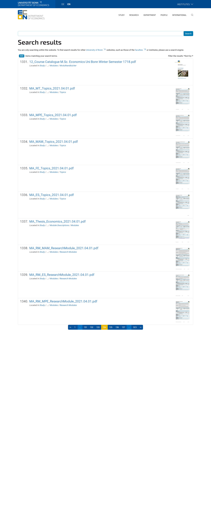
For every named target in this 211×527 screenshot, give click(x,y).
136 (117, 327)
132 (91, 327)
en (68, 4)
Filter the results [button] (175, 56)
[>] (140, 327)
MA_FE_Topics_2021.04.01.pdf (51, 168)
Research (134, 15)
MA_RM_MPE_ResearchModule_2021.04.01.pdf (63, 301)
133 (98, 327)
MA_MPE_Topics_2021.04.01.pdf (53, 115)
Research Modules (68, 252)
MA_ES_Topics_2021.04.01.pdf (51, 195)
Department (149, 15)
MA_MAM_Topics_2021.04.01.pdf (53, 141)
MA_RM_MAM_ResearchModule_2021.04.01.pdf (63, 248)
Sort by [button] (188, 56)
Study (122, 15)
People (164, 15)
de (62, 4)
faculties (139, 50)
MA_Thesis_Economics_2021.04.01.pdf (57, 221)
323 (135, 327)
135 (110, 327)
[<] (70, 327)
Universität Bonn (28, 2)
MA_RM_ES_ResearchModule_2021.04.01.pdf (61, 275)
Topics (63, 92)
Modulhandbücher (68, 65)
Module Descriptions (59, 225)
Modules (54, 65)
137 (123, 327)
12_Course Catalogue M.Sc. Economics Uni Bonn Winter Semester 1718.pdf (82, 62)
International (179, 15)
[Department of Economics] (31, 14)
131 (85, 327)
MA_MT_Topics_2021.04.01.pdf (52, 88)
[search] (191, 16)
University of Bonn (94, 50)
